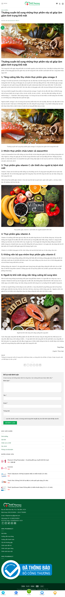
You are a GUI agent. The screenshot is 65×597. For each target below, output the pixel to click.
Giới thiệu (4, 533)
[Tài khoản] (60, 3)
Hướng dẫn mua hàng (7, 536)
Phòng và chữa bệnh (7, 449)
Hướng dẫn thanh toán (7, 539)
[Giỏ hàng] (63, 3)
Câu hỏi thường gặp (7, 542)
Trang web (6, 411)
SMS (55, 594)
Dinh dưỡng (4, 436)
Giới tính (3, 440)
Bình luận (6, 380)
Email (5, 403)
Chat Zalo (16, 594)
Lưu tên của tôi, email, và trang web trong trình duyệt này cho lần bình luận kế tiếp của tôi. (32, 419)
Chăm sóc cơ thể (6, 443)
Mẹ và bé (4, 446)
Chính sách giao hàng (7, 548)
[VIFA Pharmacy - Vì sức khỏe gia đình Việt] (32, 3)
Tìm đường (3, 594)
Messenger (42, 594)
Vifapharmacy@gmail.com (12, 516)
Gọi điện (29, 591)
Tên (5, 395)
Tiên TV (17, 20)
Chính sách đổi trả (6, 545)
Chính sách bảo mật (7, 551)
